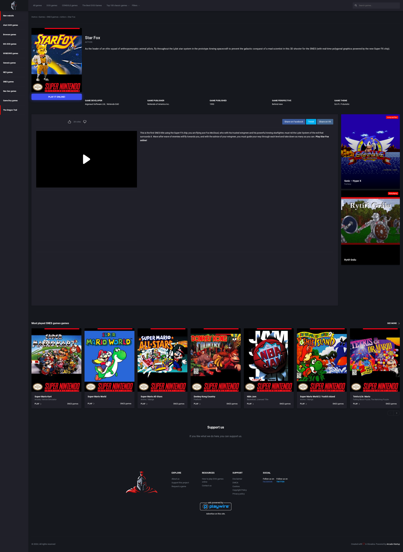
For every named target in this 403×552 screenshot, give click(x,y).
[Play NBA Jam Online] (269, 360)
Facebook (267, 482)
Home (34, 17)
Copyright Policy (240, 490)
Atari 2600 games (10, 25)
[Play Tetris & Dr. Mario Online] (375, 360)
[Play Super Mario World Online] (109, 360)
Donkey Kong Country (204, 396)
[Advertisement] (324, 5)
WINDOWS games (10, 53)
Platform (197, 399)
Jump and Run (392, 117)
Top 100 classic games (117, 5)
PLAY (37, 404)
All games (37, 5)
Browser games (9, 34)
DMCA (235, 482)
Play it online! (56, 97)
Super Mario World (97, 396)
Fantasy (347, 184)
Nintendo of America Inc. (158, 104)
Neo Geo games (9, 91)
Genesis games (9, 63)
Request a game (179, 486)
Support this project (180, 482)
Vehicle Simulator (49, 399)
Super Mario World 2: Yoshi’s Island (317, 396)
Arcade (38, 399)
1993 (212, 104)
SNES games (8, 82)
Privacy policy (239, 494)
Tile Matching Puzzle (380, 399)
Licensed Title (262, 399)
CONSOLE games (70, 5)
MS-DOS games (9, 44)
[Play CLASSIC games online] (14, 5)
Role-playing (393, 193)
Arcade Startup (393, 544)
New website (8, 16)
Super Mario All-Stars (151, 396)
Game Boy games (10, 100)
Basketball (251, 399)
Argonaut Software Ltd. (95, 104)
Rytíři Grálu (350, 259)
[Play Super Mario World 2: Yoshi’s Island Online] (322, 360)
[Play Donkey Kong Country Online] (216, 360)
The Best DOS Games (92, 5)
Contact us (207, 485)
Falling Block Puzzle (361, 399)
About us (175, 479)
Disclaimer (237, 479)
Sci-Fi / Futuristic (341, 104)
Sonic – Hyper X (352, 180)
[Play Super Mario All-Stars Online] (162, 360)
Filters (134, 5)
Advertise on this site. (215, 514)
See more (392, 323)
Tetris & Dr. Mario (361, 396)
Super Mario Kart (43, 396)
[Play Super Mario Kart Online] (56, 360)
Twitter (280, 482)
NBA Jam (251, 396)
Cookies (236, 486)
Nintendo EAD (113, 104)
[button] (390, 413)
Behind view (277, 104)
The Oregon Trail (10, 110)
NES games (8, 72)
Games (42, 17)
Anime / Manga (147, 399)
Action (63, 17)
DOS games (52, 5)
